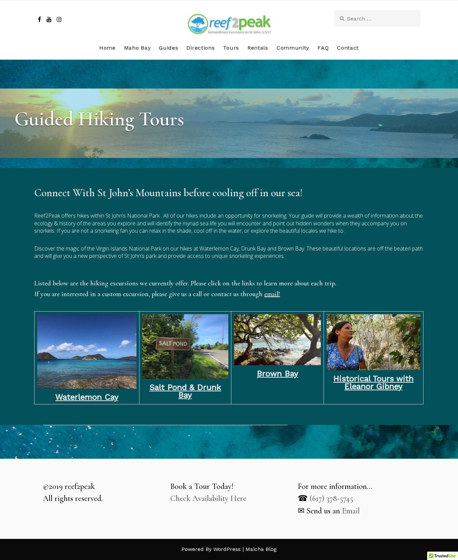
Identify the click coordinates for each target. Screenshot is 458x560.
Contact (348, 48)
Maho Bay (137, 48)
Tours (231, 48)
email (271, 294)
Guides (168, 48)
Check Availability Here (208, 498)
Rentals (257, 48)
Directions (200, 48)
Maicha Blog (261, 549)
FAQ (323, 48)
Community (293, 48)
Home (107, 48)
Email (351, 511)
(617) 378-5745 (331, 498)
